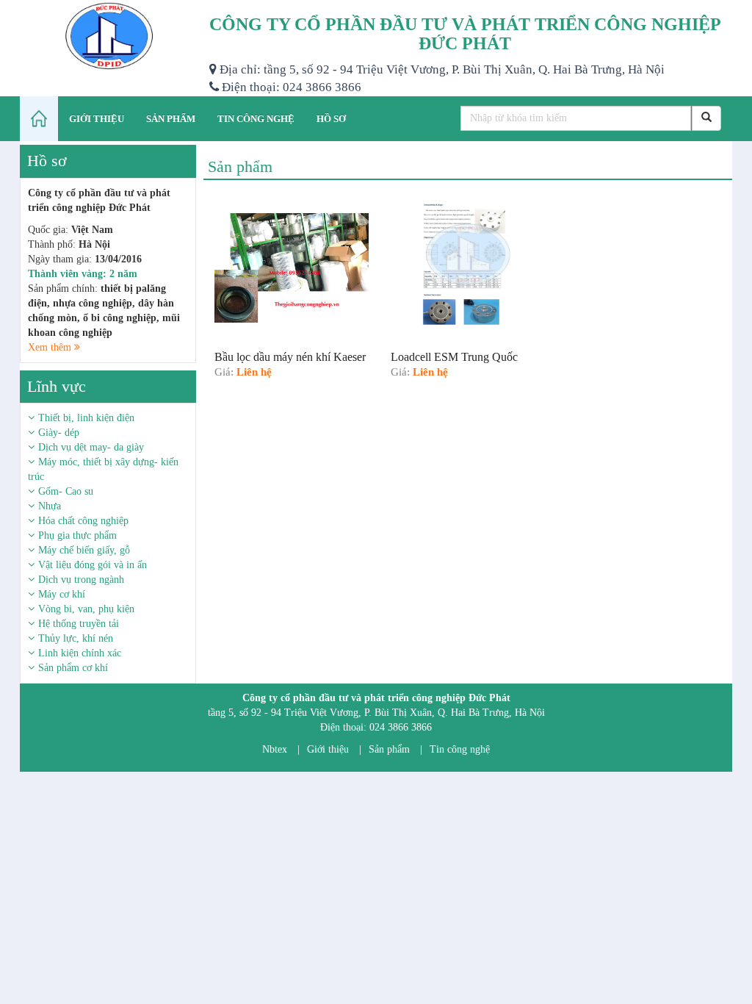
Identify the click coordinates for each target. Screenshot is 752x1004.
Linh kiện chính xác (79, 653)
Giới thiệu (328, 749)
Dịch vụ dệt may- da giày (91, 447)
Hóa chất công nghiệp (83, 520)
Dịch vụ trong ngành (81, 579)
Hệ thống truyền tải (78, 623)
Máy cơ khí (61, 594)
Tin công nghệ (460, 749)
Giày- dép (58, 432)
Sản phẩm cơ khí (73, 667)
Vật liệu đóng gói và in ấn (92, 564)
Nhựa (49, 506)
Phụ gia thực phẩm (77, 535)
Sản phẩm (389, 749)
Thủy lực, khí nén (75, 638)
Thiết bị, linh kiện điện (86, 417)
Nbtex (274, 749)
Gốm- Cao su (65, 491)
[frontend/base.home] (39, 118)
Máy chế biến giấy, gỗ (84, 550)
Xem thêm (51, 347)
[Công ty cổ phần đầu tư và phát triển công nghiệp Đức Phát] (109, 36)
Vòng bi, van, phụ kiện (86, 608)
